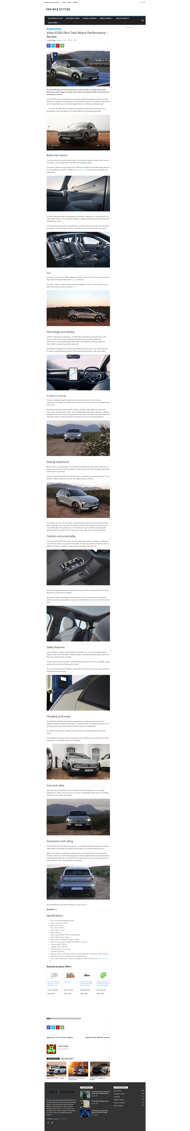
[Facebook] (141, 2)
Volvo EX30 (77, 1018)
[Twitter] (144, 2)
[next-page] (109, 1059)
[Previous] (47, 980)
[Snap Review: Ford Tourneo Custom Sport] (78, 1069)
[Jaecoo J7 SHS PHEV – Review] (56, 1069)
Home (64, 2)
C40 (74, 287)
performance (57, 1018)
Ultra (71, 1018)
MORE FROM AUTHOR (67, 1058)
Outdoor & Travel (73, 18)
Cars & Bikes (52, 23)
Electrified (57, 29)
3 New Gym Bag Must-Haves (100, 1101)
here (64, 1108)
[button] (142, 20)
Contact (75, 2)
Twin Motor (65, 1018)
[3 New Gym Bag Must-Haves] (85, 1104)
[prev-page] (107, 1059)
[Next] (109, 980)
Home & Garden (105, 18)
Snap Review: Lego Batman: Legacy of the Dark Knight (100, 1111)
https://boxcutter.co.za (63, 1048)
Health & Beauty (122, 18)
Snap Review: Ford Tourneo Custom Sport (76, 1078)
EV (52, 1018)
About (69, 2)
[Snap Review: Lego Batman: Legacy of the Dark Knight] (85, 1113)
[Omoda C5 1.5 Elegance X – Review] (100, 1069)
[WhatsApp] (62, 46)
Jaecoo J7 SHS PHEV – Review (55, 1078)
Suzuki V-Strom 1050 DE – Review (97, 1037)
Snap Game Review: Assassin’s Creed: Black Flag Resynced (101, 1092)
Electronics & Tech (55, 18)
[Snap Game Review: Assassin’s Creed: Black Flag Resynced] (85, 1094)
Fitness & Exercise (90, 18)
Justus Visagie (52, 40)
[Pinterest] (58, 46)
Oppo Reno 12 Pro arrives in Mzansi (60, 1037)
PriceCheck (62, 1119)
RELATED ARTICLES (53, 1058)
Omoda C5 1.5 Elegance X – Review (98, 1078)
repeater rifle (82, 170)
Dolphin (74, 279)
